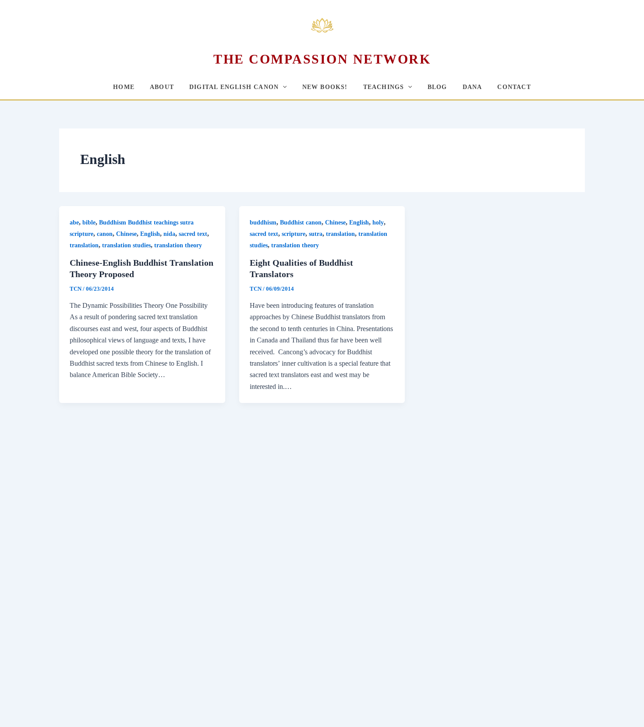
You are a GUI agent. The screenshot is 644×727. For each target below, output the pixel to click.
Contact (514, 87)
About (162, 87)
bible (89, 222)
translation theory (178, 245)
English (150, 234)
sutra (315, 234)
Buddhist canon (301, 222)
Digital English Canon (234, 87)
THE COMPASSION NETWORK (322, 59)
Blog (437, 87)
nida (169, 234)
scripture (293, 234)
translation (84, 245)
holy (378, 222)
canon (105, 234)
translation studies (126, 245)
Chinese (126, 234)
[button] (283, 87)
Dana (472, 87)
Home (123, 87)
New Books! (325, 87)
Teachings (383, 87)
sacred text (193, 234)
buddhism (263, 222)
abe (74, 222)
